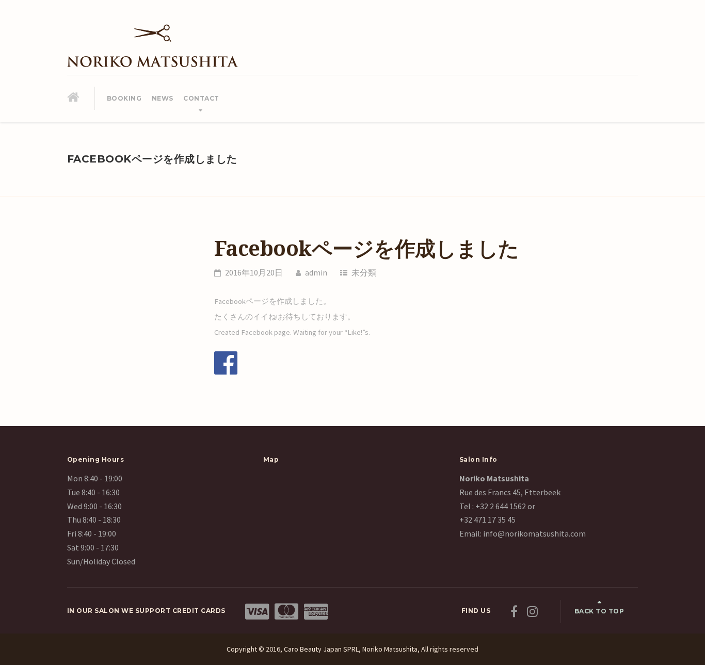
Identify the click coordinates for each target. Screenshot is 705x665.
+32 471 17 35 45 (487, 519)
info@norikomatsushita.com (534, 533)
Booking (124, 98)
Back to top (599, 611)
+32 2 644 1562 (500, 506)
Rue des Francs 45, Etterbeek (509, 492)
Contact (201, 98)
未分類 (363, 272)
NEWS (162, 98)
